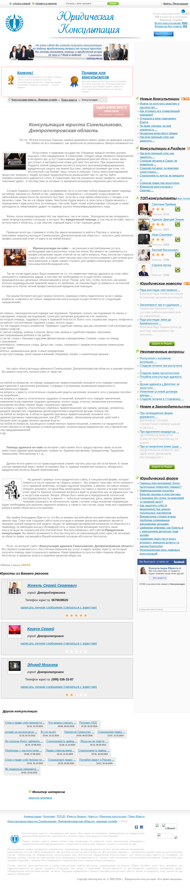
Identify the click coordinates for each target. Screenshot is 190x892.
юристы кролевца (40, 797)
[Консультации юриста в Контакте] (136, 827)
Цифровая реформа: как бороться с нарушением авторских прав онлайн (161, 531)
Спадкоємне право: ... (111, 731)
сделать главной (21, 3)
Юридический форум (159, 478)
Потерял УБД (88, 722)
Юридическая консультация (54, 854)
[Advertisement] (163, 70)
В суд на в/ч (48, 731)
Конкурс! (25, 73)
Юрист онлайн (140, 865)
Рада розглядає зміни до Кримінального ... (155, 321)
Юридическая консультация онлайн (29, 871)
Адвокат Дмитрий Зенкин (168, 219)
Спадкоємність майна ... (61, 741)
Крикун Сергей (40, 629)
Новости (92, 816)
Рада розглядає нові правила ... (160, 289)
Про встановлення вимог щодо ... (161, 446)
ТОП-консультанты (158, 198)
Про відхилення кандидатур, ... (159, 431)
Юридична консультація (112, 816)
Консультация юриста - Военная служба (34, 99)
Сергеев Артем (161, 265)
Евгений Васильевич (165, 249)
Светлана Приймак (164, 204)
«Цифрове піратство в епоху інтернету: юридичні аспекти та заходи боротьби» (159, 542)
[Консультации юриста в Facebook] (141, 827)
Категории (49, 816)
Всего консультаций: (171, 23)
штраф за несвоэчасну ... (21, 731)
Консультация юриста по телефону (156, 854)
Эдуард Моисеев (42, 665)
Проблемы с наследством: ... (23, 750)
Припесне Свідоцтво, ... (79, 731)
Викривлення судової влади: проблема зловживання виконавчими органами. (158, 520)
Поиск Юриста (136, 816)
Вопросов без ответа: (171, 26)
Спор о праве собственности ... (25, 722)
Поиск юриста (69, 99)
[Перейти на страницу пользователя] (15, 595)
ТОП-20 (61, 816)
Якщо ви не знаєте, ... (94, 741)
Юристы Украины (76, 816)
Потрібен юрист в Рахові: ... (96, 759)
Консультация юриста (34, 833)
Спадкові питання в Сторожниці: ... (162, 398)
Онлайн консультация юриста (117, 871)
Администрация (32, 816)
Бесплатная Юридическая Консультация (102, 854)
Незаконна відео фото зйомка (159, 133)
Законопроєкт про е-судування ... (161, 304)
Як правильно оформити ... (22, 769)
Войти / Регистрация (175, 3)
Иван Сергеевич (162, 234)
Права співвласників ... (60, 750)
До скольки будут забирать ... (24, 741)
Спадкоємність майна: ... (94, 750)
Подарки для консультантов (95, 75)
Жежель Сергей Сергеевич (52, 585)
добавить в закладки (46, 3)
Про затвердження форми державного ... (156, 414)
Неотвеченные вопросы (162, 351)
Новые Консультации (159, 99)
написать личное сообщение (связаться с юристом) (59, 607)
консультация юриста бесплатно (79, 865)
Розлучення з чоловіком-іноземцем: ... (155, 360)
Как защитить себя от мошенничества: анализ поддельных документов (155, 509)
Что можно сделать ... (62, 722)
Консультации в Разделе (162, 148)
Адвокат (101, 844)
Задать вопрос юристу (35, 841)
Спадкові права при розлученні (159, 182)
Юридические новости (161, 283)
